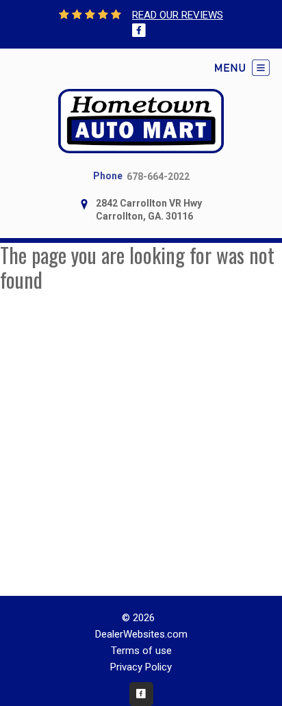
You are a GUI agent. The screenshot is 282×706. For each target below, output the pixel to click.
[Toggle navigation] (242, 67)
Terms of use (141, 650)
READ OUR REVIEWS (177, 15)
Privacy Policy (141, 667)
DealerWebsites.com (141, 634)
